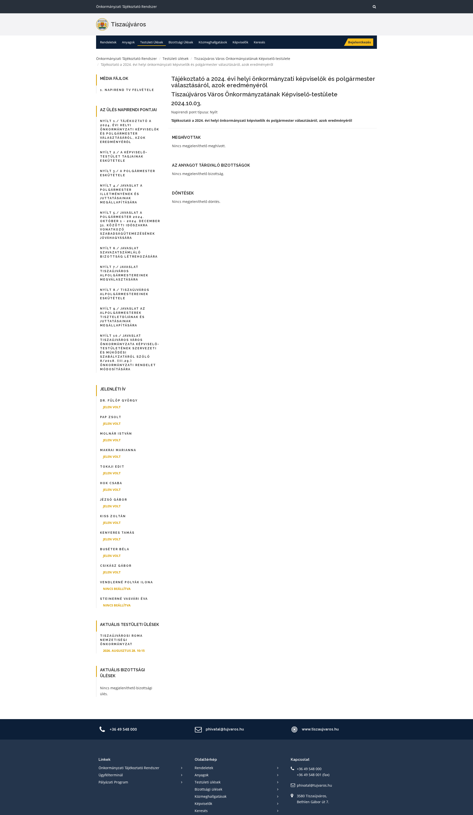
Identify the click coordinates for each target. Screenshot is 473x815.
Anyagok (128, 42)
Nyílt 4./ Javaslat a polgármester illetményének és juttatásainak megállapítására (121, 194)
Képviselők (240, 42)
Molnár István (116, 433)
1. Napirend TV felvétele (127, 90)
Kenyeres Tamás (117, 532)
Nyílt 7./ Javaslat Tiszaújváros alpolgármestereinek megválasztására (124, 273)
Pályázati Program (113, 782)
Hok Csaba (111, 483)
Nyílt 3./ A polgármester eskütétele (127, 173)
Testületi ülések (151, 42)
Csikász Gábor (116, 565)
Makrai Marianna (118, 450)
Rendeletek (108, 42)
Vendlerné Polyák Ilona (126, 582)
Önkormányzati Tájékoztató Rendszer (126, 58)
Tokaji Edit (112, 466)
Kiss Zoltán (113, 516)
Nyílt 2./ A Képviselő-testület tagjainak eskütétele (124, 156)
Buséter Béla (114, 549)
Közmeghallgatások (213, 42)
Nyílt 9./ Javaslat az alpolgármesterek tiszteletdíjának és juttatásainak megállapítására (122, 317)
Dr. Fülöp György (119, 400)
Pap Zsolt (110, 417)
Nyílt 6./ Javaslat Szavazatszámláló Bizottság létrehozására (129, 252)
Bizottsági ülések (181, 42)
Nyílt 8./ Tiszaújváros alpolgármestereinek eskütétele (124, 294)
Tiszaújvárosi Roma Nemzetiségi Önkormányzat (121, 640)
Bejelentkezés (359, 42)
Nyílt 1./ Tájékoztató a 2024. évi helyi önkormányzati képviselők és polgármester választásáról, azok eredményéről (129, 131)
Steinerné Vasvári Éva (124, 599)
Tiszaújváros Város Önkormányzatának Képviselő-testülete (242, 58)
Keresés (259, 42)
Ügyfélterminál (111, 775)
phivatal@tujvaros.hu (314, 785)
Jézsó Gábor (113, 499)
